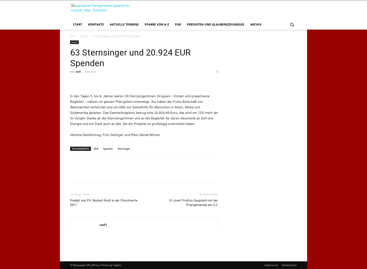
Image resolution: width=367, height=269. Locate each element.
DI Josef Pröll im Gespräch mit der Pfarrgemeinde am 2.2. (193, 203)
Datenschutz (289, 265)
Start (73, 36)
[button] (292, 24)
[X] (84, 81)
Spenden (108, 148)
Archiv (84, 36)
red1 (78, 71)
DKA (96, 148)
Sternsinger (123, 148)
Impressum (271, 265)
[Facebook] (74, 81)
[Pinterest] (94, 81)
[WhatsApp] (103, 81)
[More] (113, 81)
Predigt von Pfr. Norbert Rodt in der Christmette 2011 (104, 203)
